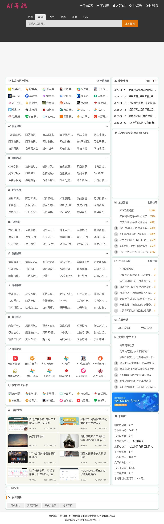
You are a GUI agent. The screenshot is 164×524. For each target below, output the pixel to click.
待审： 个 (151, 80)
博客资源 (16, 158)
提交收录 (63, 516)
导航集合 (15, 505)
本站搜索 (130, 23)
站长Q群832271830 (106, 516)
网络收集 (16, 285)
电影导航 (67, 505)
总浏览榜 (123, 202)
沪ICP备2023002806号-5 (89, 520)
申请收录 (104, 80)
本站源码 (53, 516)
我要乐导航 (32, 505)
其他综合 (16, 317)
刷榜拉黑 (152, 202)
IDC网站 (16, 221)
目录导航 (16, 126)
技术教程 (147, 328)
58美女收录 (50, 505)
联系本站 (82, 516)
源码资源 (125, 328)
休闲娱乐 (16, 253)
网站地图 (92, 516)
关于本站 (73, 516)
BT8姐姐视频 (136, 441)
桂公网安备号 (71, 520)
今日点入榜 (124, 261)
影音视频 (16, 190)
